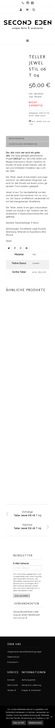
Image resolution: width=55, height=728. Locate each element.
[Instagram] (28, 3)
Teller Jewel (40, 116)
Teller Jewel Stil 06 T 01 (27, 412)
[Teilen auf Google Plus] (21, 248)
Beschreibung (16, 139)
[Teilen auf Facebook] (15, 248)
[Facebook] (32, 3)
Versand (38, 97)
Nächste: (27, 526)
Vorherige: (27, 513)
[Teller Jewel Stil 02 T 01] (27, 320)
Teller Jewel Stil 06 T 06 (27, 479)
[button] (33, 10)
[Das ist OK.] (51, 716)
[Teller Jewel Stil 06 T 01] (27, 386)
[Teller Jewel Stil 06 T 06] (27, 453)
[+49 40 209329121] (23, 3)
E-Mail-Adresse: (21, 563)
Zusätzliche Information (23, 144)
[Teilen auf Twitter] (9, 248)
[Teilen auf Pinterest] (26, 248)
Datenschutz (35, 722)
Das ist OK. (18, 722)
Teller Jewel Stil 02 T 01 (27, 346)
